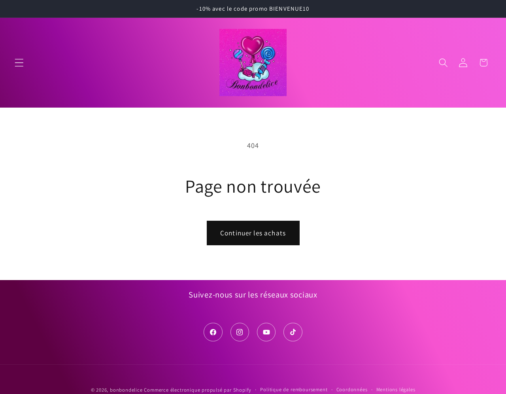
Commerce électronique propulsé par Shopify (197, 389)
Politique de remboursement (293, 389)
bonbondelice (126, 389)
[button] (19, 63)
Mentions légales (395, 389)
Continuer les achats (253, 232)
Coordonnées (352, 389)
